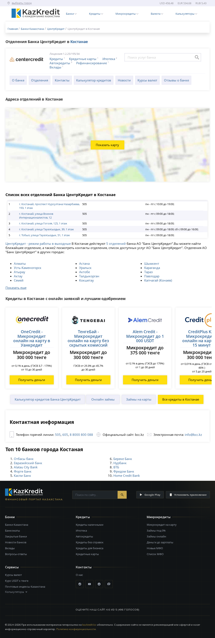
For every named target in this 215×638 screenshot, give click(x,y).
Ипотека (108, 59)
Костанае (79, 41)
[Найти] (122, 495)
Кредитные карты (82, 59)
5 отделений (116, 243)
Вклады (55, 67)
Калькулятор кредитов (93, 80)
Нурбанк (120, 463)
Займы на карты (138, 399)
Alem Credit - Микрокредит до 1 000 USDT (145, 336)
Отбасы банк (24, 459)
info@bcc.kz (193, 434)
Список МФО (155, 554)
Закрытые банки (16, 536)
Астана (84, 263)
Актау (18, 276)
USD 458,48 (166, 3)
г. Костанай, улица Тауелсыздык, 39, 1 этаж (46, 229)
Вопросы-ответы (16, 554)
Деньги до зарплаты (160, 542)
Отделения (39, 80)
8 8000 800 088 (81, 434)
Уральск (85, 268)
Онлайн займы (103, 399)
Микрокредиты (158, 517)
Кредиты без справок (90, 542)
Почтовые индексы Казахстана (25, 586)
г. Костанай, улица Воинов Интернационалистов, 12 (36, 215)
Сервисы (12, 567)
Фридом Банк (123, 471)
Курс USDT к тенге (16, 581)
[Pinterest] (109, 584)
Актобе (84, 272)
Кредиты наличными (89, 525)
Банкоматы (12, 530)
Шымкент (151, 263)
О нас (79, 575)
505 (58, 434)
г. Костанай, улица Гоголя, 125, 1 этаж (43, 223)
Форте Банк (22, 471)
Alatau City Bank (26, 467)
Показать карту (107, 145)
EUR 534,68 (184, 3)
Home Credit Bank (126, 475)
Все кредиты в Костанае (180, 399)
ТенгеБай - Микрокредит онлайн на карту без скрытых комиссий (88, 338)
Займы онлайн (156, 536)
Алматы (20, 263)
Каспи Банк (22, 475)
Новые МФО (155, 548)
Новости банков (15, 542)
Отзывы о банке (176, 80)
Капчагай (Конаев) (158, 280)
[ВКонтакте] (80, 584)
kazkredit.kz (89, 624)
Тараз (148, 272)
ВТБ (116, 467)
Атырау (19, 272)
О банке (18, 80)
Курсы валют (147, 80)
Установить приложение (190, 494)
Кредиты (56, 59)
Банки (10, 517)
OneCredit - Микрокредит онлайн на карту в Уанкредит (31, 338)
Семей (19, 280)
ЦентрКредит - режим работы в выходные (38, 243)
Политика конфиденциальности (76, 629)
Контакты (62, 80)
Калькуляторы (14, 591)
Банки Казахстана (16, 525)
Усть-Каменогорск (27, 268)
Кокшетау (86, 280)
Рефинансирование (91, 63)
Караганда (152, 268)
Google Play (152, 494)
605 (65, 434)
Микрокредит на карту (162, 525)
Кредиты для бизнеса (89, 548)
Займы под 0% (156, 530)
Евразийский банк (28, 463)
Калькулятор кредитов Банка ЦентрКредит (48, 399)
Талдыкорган (89, 276)
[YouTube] (89, 584)
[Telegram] (99, 584)
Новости (124, 80)
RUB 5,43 (200, 3)
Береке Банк (122, 459)
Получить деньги (31, 380)
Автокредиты (60, 63)
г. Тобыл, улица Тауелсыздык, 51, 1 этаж (44, 235)
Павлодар (151, 276)
